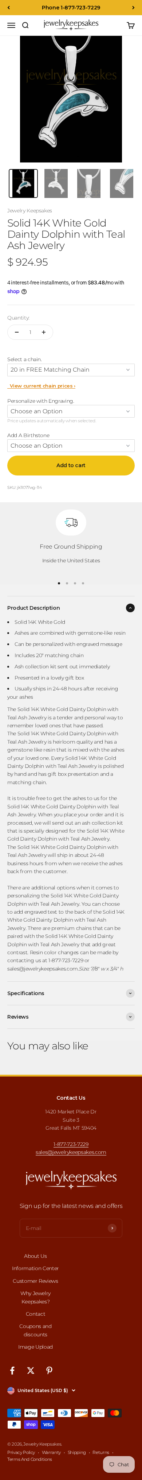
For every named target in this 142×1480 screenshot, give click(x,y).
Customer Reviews (35, 1281)
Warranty (51, 1452)
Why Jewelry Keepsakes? (35, 1297)
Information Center (35, 1268)
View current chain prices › (41, 386)
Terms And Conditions (29, 1459)
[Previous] (8, 8)
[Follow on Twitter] (31, 1370)
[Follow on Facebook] (12, 1370)
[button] (71, 359)
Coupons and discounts (35, 1330)
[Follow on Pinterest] (49, 1370)
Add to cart (71, 465)
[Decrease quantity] (17, 332)
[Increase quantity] (44, 332)
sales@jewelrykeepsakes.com (71, 1152)
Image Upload (35, 1347)
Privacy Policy (21, 1452)
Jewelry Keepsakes (29, 210)
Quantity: (18, 317)
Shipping (77, 1452)
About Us (35, 1256)
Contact (36, 1314)
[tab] (23, 183)
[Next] (133, 8)
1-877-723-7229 (71, 1144)
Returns (100, 1452)
